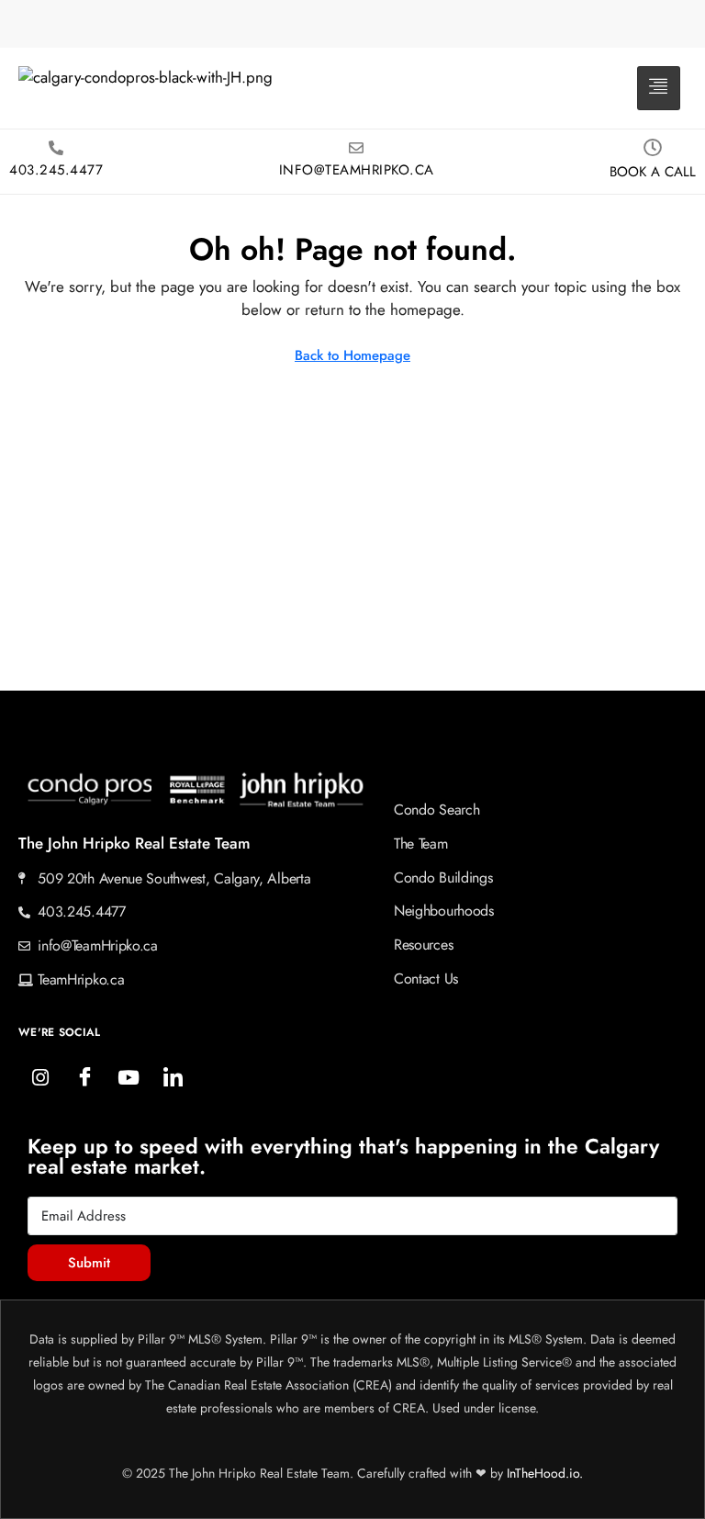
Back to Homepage (352, 355)
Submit (89, 1263)
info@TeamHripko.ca (356, 170)
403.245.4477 (56, 170)
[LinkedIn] (172, 1078)
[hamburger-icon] (658, 88)
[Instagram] (40, 1078)
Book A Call (653, 172)
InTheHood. (538, 1473)
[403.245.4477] (56, 148)
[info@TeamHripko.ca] (356, 148)
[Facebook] (84, 1078)
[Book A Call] (652, 148)
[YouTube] (128, 1078)
